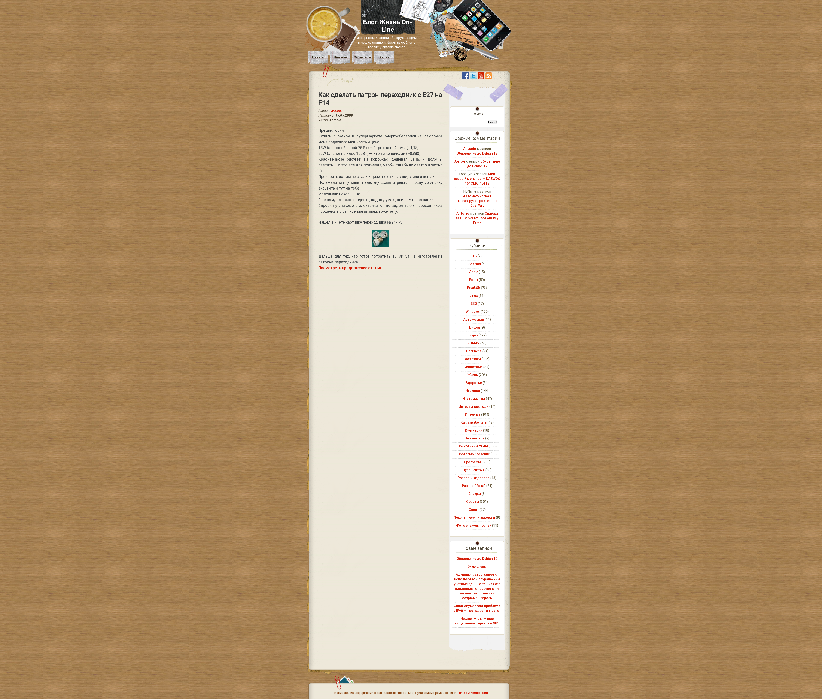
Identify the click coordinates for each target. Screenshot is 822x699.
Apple (473, 272)
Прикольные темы (472, 446)
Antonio (469, 149)
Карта (384, 57)
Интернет (472, 414)
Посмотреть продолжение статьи (349, 268)
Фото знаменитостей (473, 525)
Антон (459, 161)
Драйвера (474, 351)
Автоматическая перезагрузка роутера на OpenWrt (477, 201)
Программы (474, 462)
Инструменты (473, 399)
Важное (340, 57)
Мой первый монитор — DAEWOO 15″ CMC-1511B (477, 178)
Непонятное (474, 438)
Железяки (473, 359)
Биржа (474, 327)
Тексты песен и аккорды (474, 517)
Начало (318, 57)
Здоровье (474, 383)
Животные (473, 367)
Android (474, 264)
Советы (472, 502)
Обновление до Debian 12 (477, 153)
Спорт (474, 510)
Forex (473, 280)
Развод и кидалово (474, 478)
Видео (473, 335)
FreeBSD (473, 288)
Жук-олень (477, 567)
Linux (473, 296)
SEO (474, 304)
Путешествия (474, 470)
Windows (473, 311)
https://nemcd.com (473, 693)
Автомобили (473, 319)
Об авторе (362, 57)
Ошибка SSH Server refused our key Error (477, 218)
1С (474, 256)
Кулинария (473, 430)
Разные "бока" (473, 486)
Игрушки (473, 391)
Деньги (474, 343)
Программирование (473, 454)
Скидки (474, 494)
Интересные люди (473, 407)
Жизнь (336, 111)
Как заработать (474, 422)
